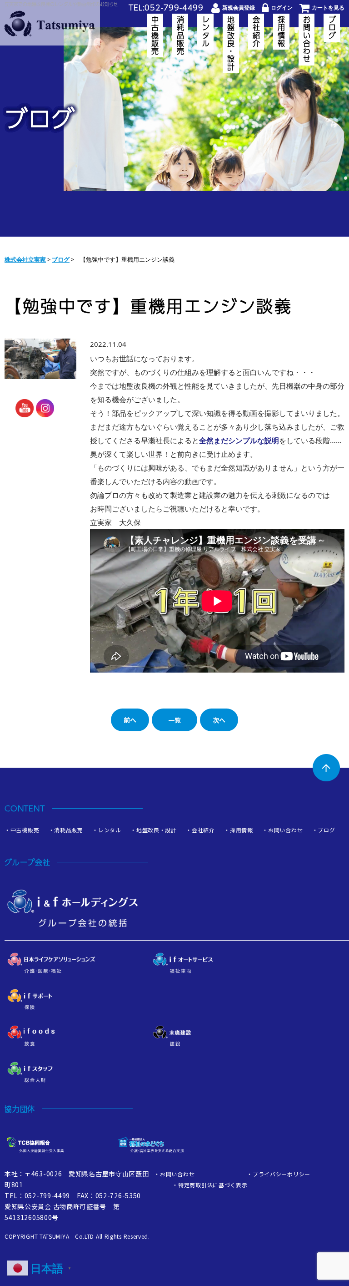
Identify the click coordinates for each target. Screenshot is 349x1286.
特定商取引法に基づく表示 (212, 1185)
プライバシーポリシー (281, 1174)
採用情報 (281, 31)
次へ (219, 719)
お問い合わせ (306, 39)
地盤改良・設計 (231, 43)
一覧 (174, 719)
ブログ (332, 28)
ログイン (282, 7)
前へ (130, 719)
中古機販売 (155, 35)
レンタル (205, 31)
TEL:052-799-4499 (166, 7)
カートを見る (328, 7)
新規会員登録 (238, 7)
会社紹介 (256, 31)
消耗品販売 (180, 35)
